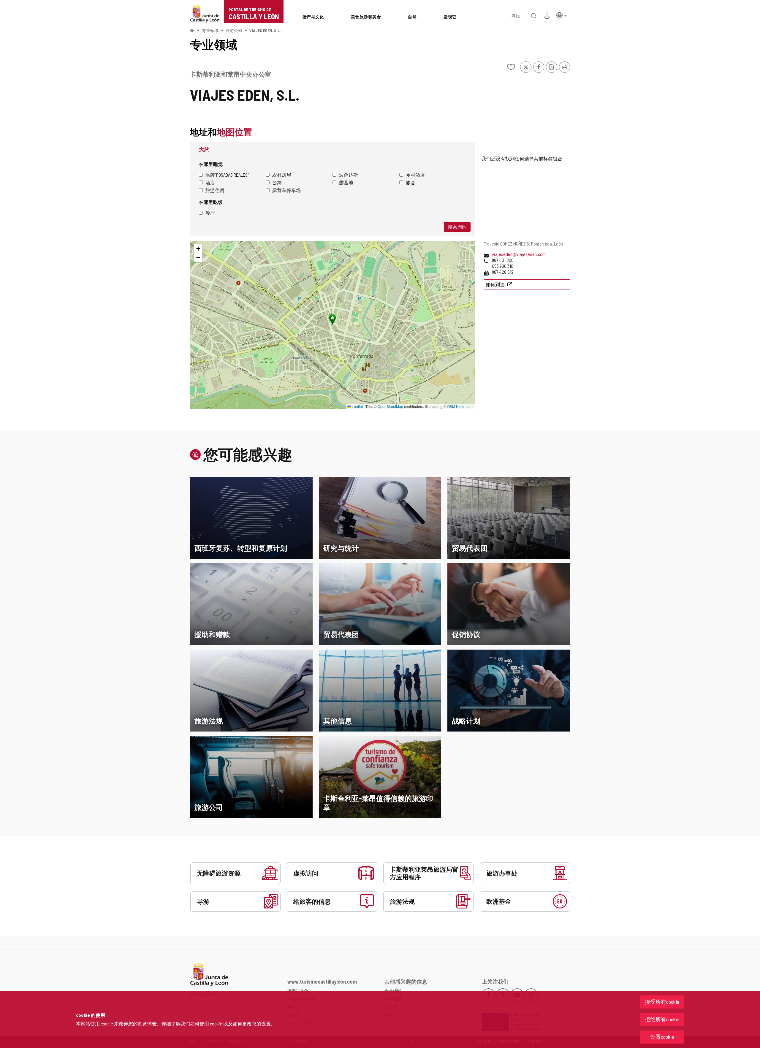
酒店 (210, 182)
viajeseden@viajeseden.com (519, 254)
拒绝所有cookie (662, 1019)
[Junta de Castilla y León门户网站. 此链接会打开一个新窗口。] (205, 13)
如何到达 (496, 284)
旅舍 (410, 182)
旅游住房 (214, 190)
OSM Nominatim (460, 406)
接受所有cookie (662, 1001)
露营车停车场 (286, 190)
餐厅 (210, 213)
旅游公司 (234, 30)
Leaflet (357, 406)
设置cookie (662, 1036)
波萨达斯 (348, 175)
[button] (561, 15)
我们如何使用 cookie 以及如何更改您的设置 (225, 1023)
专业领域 (210, 30)
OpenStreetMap (390, 406)
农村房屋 (281, 175)
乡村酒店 (415, 175)
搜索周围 (457, 226)
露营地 (346, 182)
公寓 (277, 182)
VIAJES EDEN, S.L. (265, 30)
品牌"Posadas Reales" (227, 175)
